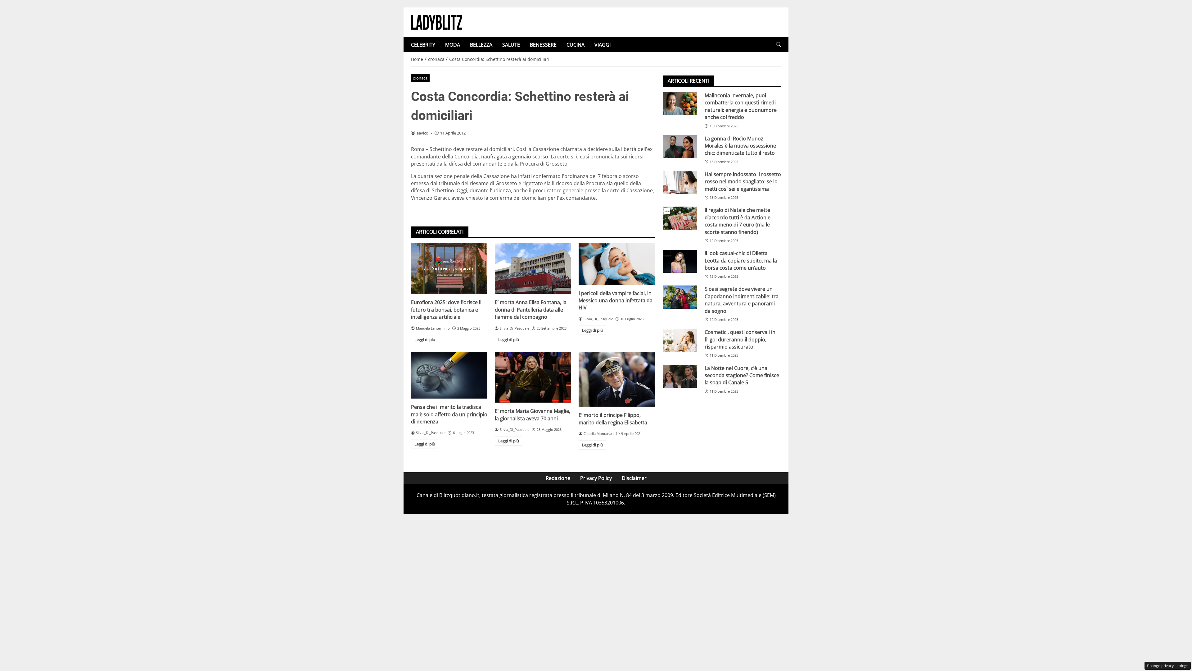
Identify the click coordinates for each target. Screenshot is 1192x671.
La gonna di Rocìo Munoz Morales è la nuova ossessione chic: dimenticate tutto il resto (740, 146)
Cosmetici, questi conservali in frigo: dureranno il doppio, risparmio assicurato (740, 339)
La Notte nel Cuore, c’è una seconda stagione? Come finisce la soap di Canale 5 (742, 375)
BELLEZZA (481, 44)
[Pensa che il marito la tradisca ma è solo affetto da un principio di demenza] (449, 375)
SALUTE (511, 44)
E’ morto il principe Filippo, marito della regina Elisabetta (613, 419)
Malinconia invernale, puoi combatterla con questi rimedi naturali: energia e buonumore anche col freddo (741, 106)
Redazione (558, 478)
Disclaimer (634, 478)
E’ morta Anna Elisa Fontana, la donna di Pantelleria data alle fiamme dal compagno (531, 309)
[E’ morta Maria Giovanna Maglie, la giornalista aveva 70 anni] (533, 377)
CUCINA (576, 44)
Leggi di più (424, 339)
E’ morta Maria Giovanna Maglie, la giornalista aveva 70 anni (532, 415)
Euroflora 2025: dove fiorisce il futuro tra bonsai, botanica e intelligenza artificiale (446, 309)
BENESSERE (543, 44)
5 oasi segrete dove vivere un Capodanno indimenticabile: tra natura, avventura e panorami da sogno (742, 299)
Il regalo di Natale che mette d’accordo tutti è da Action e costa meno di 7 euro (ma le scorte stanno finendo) (737, 221)
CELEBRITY (423, 44)
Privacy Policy (596, 478)
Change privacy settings (1167, 665)
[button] (778, 44)
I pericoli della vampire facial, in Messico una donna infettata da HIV (615, 300)
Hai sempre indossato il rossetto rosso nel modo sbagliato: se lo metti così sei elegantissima (743, 181)
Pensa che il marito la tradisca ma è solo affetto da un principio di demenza (449, 414)
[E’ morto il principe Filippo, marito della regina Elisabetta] (617, 379)
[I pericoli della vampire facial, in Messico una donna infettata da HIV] (617, 264)
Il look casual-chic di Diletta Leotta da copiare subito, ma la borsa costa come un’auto (741, 260)
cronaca (420, 78)
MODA (452, 44)
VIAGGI (602, 44)
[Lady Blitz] (436, 21)
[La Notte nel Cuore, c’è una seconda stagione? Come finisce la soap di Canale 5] (680, 376)
